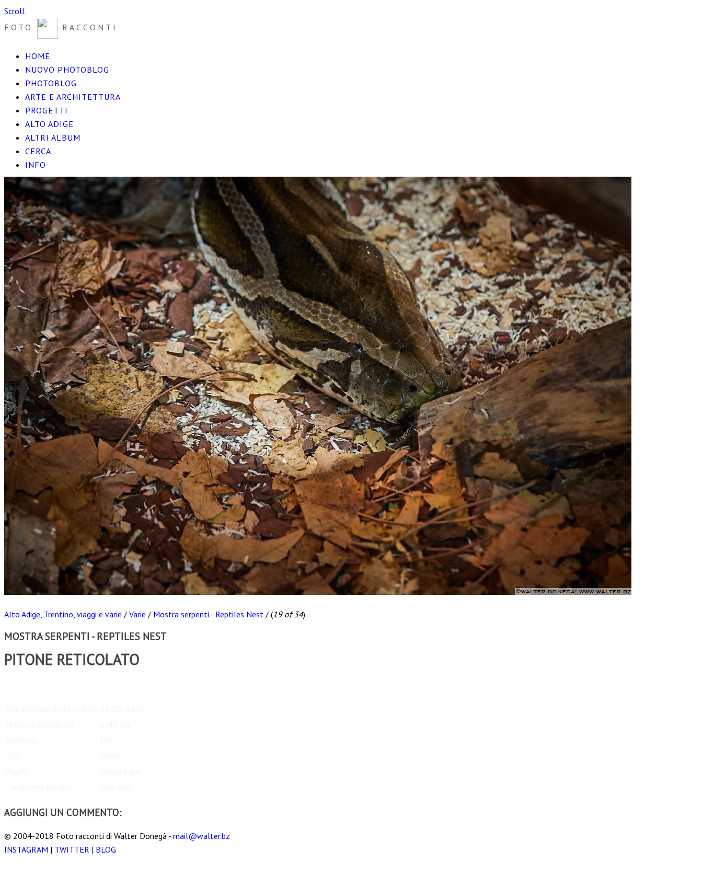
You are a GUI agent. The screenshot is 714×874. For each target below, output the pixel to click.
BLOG (106, 849)
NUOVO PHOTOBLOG (67, 69)
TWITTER (71, 849)
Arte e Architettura (73, 96)
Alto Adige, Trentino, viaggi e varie (63, 614)
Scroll (14, 11)
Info (35, 164)
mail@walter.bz (201, 836)
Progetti (46, 110)
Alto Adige (49, 124)
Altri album (52, 137)
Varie (137, 614)
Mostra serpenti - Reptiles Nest (208, 614)
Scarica (16, 683)
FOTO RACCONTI (61, 27)
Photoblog (51, 83)
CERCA (38, 151)
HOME (37, 56)
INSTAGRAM (26, 849)
